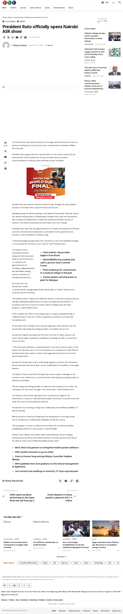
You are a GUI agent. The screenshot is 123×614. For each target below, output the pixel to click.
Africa (94, 539)
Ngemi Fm (5, 595)
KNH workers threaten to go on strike (34, 452)
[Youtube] (14, 585)
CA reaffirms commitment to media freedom (45, 543)
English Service (18, 592)
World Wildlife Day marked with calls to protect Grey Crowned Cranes (57, 262)
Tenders (11, 600)
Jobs (17, 600)
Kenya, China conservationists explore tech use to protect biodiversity (94, 85)
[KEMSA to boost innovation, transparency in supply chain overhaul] (17, 529)
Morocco (65, 563)
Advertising (33, 600)
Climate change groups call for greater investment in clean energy (94, 37)
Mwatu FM (66, 592)
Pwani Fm (36, 592)
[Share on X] (8, 37)
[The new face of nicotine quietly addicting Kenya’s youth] (115, 70)
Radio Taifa (5, 592)
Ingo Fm (108, 592)
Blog (10, 17)
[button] (102, 2)
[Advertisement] (41, 67)
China (86, 563)
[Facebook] (4, 585)
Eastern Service (97, 592)
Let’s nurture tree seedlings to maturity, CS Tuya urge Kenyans (46, 471)
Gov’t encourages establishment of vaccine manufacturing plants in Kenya (76, 544)
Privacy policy (58, 600)
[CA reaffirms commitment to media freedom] (46, 529)
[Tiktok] (19, 585)
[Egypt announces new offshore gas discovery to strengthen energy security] (105, 529)
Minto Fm (45, 592)
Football (87, 60)
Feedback (41, 600)
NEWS (22, 21)
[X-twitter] (9, 585)
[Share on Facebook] (4, 37)
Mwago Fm (85, 592)
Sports (93, 60)
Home (4, 17)
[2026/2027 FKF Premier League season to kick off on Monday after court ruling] (115, 52)
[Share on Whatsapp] (12, 37)
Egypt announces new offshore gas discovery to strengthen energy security (105, 544)
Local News (10, 21)
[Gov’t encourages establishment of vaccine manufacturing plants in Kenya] (76, 529)
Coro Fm (28, 592)
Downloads (24, 600)
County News (88, 44)
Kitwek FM (76, 592)
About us (4, 600)
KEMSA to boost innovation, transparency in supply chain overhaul (16, 544)
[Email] (17, 37)
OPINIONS (87, 76)
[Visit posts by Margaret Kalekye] (6, 45)
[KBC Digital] (9, 2)
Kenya (45, 563)
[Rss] (29, 585)
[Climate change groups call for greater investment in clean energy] (115, 36)
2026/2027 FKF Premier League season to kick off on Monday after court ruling (94, 53)
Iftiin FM (116, 592)
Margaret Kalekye (20, 45)
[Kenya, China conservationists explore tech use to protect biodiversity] (115, 84)
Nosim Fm (14, 595)
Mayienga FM (56, 592)
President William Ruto (28, 563)
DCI (109, 563)
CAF (54, 563)
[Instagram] (24, 585)
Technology (98, 563)
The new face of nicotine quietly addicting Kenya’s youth (95, 70)
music (76, 563)
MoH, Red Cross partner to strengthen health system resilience (47, 447)
